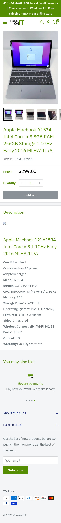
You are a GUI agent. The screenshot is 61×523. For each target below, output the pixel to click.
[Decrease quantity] (22, 183)
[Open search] (42, 22)
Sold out (30, 195)
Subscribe (15, 470)
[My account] (48, 22)
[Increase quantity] (39, 183)
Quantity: (10, 183)
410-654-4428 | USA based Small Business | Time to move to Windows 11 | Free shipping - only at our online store (30, 8)
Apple (7, 159)
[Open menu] (5, 22)
